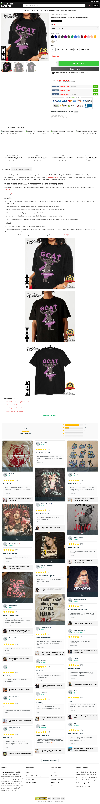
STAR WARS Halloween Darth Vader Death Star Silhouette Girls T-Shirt (37, 158)
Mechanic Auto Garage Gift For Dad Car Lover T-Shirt (62, 158)
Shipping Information (57, 779)
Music (65, 14)
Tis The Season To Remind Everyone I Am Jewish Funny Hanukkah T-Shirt (87, 158)
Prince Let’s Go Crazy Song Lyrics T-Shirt (17, 402)
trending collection (52, 177)
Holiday (39, 10)
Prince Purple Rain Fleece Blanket (15, 408)
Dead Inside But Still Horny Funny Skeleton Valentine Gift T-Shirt (13, 158)
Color (53, 33)
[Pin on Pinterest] (62, 116)
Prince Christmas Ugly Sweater (14, 411)
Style (53, 24)
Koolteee (6, 772)
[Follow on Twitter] (92, 1)
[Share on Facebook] (52, 116)
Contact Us (54, 776)
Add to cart (78, 64)
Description (6, 169)
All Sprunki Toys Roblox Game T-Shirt (85, 684)
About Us (29, 772)
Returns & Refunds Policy (33, 776)
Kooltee (8, 190)
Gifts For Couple (61, 10)
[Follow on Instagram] (91, 1)
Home (52, 14)
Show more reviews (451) (50, 760)
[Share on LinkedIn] (65, 116)
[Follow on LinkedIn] (98, 1)
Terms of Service (31, 782)
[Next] (46, 36)
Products (71, 10)
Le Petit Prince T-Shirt (11, 405)
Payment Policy (55, 782)
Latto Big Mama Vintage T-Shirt (83, 623)
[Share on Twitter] (55, 116)
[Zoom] (3, 58)
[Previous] (4, 36)
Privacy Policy (30, 779)
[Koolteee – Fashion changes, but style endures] (9, 5)
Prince (76, 111)
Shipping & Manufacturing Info (21, 169)
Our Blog (53, 772)
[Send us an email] (94, 1)
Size (52, 45)
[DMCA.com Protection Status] (41, 798)
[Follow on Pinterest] (96, 1)
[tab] (6, 169)
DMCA (53, 786)
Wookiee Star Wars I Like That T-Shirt (20, 753)
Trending (59, 14)
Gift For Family (49, 10)
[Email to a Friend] (59, 116)
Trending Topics (29, 10)
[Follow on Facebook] (89, 1)
